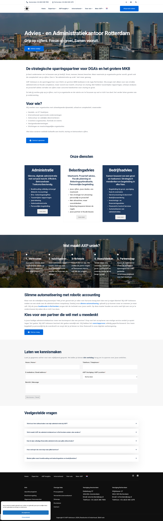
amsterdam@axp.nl (95, 497)
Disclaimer (57, 503)
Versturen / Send (32, 397)
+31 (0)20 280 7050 (98, 500)
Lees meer (42, 211)
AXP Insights (63, 8)
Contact (56, 507)
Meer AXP (98, 8)
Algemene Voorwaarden (33, 499)
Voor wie (88, 8)
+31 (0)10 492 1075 (127, 500)
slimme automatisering (89, 303)
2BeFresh (101, 517)
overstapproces (98, 323)
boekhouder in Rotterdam (48, 306)
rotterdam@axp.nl (124, 497)
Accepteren (26, 512)
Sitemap (57, 499)
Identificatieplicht (30, 492)
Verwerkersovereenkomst (63, 495)
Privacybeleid (26, 517)
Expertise (51, 8)
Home (44, 8)
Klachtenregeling (30, 495)
